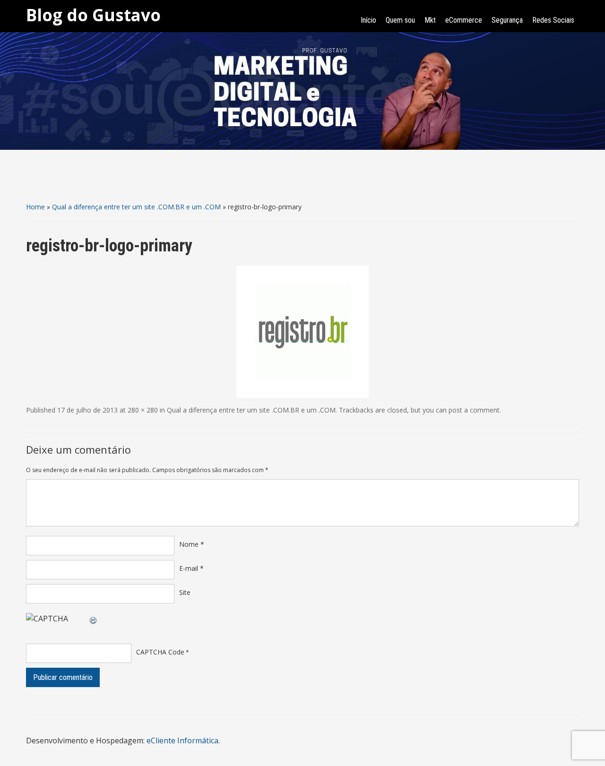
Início (368, 20)
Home (35, 206)
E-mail (191, 568)
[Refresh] (93, 618)
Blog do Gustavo (93, 15)
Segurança (507, 20)
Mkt (430, 20)
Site (184, 592)
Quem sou (400, 20)
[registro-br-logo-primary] (302, 331)
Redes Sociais (553, 20)
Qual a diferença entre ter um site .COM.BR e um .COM (136, 206)
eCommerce (463, 20)
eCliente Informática (182, 740)
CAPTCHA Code (160, 651)
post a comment (474, 409)
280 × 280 (143, 409)
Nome (191, 544)
